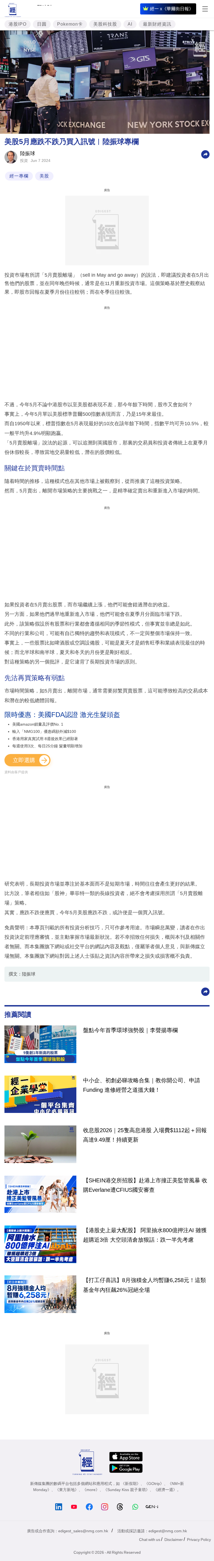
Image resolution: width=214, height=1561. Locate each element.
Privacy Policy (199, 1539)
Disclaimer (173, 1539)
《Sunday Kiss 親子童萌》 (126, 1489)
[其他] (205, 154)
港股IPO (17, 24)
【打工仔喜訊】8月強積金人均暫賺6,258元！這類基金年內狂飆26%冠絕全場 (144, 1285)
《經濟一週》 (165, 1489)
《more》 (90, 1489)
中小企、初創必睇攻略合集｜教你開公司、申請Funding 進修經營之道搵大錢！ (141, 1085)
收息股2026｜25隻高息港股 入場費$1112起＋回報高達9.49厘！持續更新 (145, 1135)
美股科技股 (105, 24)
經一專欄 (18, 176)
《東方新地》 (67, 1489)
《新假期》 (130, 1483)
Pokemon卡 (70, 24)
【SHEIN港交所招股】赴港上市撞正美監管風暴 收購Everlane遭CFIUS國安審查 (145, 1185)
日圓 (42, 24)
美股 (44, 176)
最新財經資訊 (157, 24)
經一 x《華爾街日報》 (171, 8)
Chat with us (149, 1539)
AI (130, 24)
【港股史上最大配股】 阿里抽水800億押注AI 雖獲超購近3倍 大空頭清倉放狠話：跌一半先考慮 (145, 1235)
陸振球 (27, 153)
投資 (24, 160)
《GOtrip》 (154, 1483)
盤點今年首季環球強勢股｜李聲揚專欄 (130, 1030)
